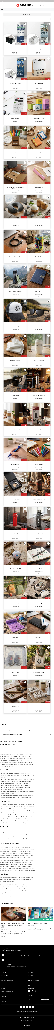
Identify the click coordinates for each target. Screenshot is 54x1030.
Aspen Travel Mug (39, 256)
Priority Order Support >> (33, 978)
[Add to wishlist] (25, 24)
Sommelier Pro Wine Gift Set (39, 395)
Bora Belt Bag (39, 603)
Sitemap (27, 1013)
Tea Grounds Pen (15, 706)
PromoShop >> (4, 999)
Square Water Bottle (39, 533)
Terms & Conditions (27, 1022)
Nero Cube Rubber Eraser (39, 118)
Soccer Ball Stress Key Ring (15, 568)
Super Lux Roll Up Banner (15, 83)
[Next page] (36, 718)
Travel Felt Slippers (15, 672)
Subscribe (45, 999)
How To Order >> (31, 983)
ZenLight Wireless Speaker (15, 430)
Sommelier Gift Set (39, 430)
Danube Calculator (15, 118)
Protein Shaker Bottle (15, 533)
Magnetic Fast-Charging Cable (15, 256)
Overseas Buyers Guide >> (6, 994)
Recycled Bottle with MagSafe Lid (15, 291)
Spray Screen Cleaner (39, 637)
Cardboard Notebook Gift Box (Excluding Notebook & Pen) (15, 188)
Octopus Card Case (39, 153)
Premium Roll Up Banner (15, 49)
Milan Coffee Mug (15, 395)
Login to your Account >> (6, 983)
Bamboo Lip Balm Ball (39, 222)
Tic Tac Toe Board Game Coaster (39, 707)
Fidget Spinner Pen (15, 464)
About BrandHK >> (4, 975)
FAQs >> (29, 985)
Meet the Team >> (4, 978)
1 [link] (17, 718)
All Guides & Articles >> (5, 1001)
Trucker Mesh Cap (15, 326)
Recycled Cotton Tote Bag (38, 672)
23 (32, 718)
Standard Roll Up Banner (39, 49)
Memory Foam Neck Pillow (15, 222)
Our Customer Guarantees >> (33, 980)
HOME (2, 9)
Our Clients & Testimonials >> (7, 980)
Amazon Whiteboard (39, 83)
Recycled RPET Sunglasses (38, 326)
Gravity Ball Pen (39, 568)
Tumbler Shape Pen (39, 464)
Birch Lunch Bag (15, 603)
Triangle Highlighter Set (15, 153)
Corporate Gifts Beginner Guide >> (8, 991)
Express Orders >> (4, 996)
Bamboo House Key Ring (15, 499)
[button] (2, 5)
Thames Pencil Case (39, 187)
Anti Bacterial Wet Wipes (15, 360)
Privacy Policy (27, 1025)
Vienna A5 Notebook (39, 291)
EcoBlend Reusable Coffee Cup (39, 499)
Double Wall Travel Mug (39, 360)
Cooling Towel (15, 637)
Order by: (29, 19)
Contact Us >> (30, 975)
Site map (27, 1028)
